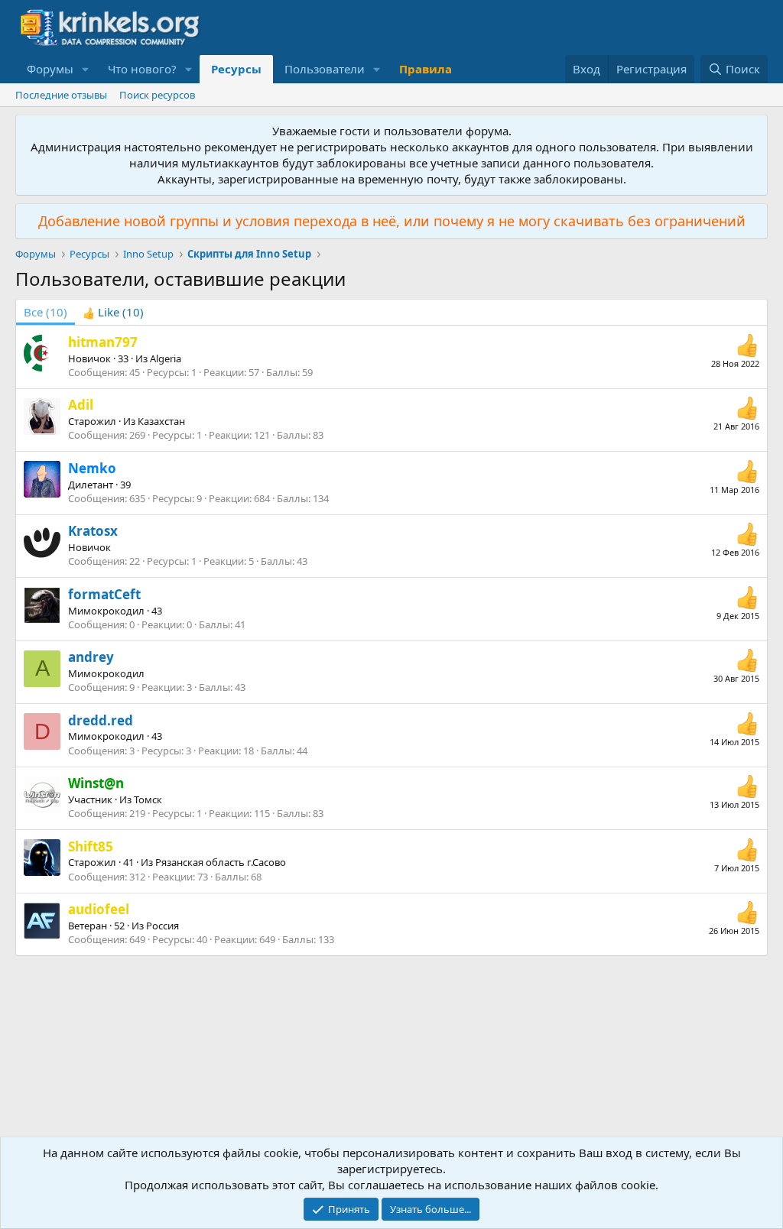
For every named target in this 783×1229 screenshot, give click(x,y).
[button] (85, 69)
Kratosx (93, 531)
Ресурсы (236, 68)
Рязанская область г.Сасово (220, 862)
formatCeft (104, 594)
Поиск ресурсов (157, 95)
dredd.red (100, 720)
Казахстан (161, 421)
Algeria (165, 358)
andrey (91, 657)
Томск (148, 799)
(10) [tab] (45, 311)
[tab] (113, 312)
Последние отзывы (61, 95)
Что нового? (142, 68)
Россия (162, 925)
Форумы (50, 68)
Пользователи (324, 68)
